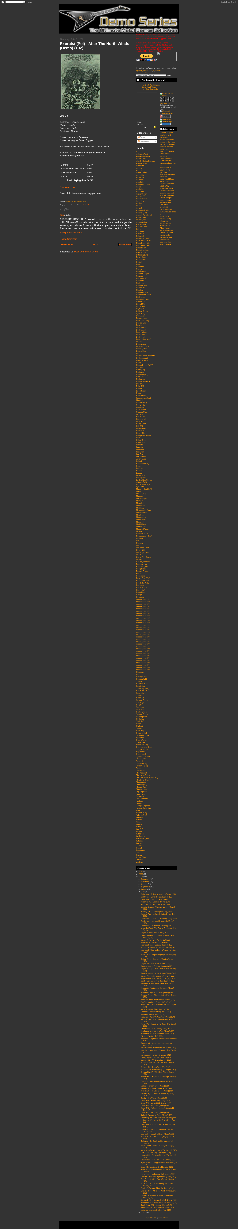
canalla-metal (165, 235)
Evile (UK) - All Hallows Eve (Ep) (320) (156, 1057)
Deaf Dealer (141, 328)
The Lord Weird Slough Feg (147, 778)
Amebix (139, 168)
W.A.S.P (139, 829)
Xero (138, 853)
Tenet (138, 768)
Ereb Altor (140, 377)
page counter (165, 103)
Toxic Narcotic (142, 799)
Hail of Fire (140, 417)
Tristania (139, 801)
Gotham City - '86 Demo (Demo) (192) (156, 1060)
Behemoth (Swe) (142, 238)
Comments (144, 141)
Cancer (139, 269)
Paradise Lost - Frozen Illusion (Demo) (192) (158, 1048)
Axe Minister (141, 224)
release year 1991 (143, 627)
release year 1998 (143, 644)
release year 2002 (143, 653)
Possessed (140, 576)
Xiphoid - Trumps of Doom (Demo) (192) (156, 1115)
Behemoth (140, 236)
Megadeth (140, 503)
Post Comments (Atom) (86, 251)
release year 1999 (143, 646)
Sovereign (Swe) (142, 735)
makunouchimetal (167, 151)
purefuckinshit (165, 135)
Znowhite (139, 860)
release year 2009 (143, 670)
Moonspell (140, 522)
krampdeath (164, 240)
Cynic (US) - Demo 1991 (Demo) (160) (156, 1103)
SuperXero (140, 752)
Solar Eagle (140, 731)
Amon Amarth (141, 173)
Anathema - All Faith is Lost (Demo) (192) (157, 1034)
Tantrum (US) (141, 763)
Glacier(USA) (141, 403)
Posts (142, 137)
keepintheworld (165, 158)
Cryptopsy (140, 309)
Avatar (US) (141, 220)
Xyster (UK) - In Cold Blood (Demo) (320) (157, 1091)
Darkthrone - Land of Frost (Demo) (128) (156, 897)
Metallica (139, 515)
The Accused (141, 773)
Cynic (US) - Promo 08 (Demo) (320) (155, 1100)
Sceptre (139, 705)
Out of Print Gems (149, 87)
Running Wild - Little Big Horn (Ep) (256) (156, 911)
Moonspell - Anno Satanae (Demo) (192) (156, 945)
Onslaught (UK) (142, 552)
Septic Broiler (141, 712)
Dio (137, 353)
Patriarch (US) (142, 566)
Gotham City (141, 405)
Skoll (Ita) (140, 721)
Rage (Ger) (140, 590)
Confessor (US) (142, 299)
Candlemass (141, 271)
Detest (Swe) (141, 349)
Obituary (139, 543)
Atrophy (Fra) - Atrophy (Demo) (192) (155, 904)
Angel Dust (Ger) (143, 184)
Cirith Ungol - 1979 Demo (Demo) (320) (156, 1029)
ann (62, 215)
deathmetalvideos (167, 140)
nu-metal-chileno (166, 147)
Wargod (139, 831)
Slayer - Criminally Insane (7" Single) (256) (158, 976)
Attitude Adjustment (144, 215)
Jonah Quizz (141, 459)
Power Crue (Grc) (143, 578)
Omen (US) (140, 550)
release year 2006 (143, 663)
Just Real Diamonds (150, 89)
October (144, 884)
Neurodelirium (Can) (144, 536)
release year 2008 (143, 667)
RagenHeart (141, 592)
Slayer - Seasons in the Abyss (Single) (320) (158, 973)
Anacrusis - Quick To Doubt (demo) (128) (157, 993)
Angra (138, 187)
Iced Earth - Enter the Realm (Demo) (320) (157, 1134)
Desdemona (141, 344)
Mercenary (140, 505)
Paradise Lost (141, 564)
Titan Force (140, 794)
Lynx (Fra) (140, 487)
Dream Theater (142, 360)
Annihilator (140, 189)
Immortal (139, 445)
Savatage (140, 702)
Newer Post (67, 244)
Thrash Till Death (166, 233)
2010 (141, 872)
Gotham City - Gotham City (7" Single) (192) (158, 1070)
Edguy (138, 363)
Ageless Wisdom (143, 156)
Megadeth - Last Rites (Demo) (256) (155, 1009)
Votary (138, 827)
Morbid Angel (141, 524)
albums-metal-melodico (165, 171)
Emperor (139, 367)
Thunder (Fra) (141, 785)
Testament (140, 770)
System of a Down (143, 756)
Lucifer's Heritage (143, 484)
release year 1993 (143, 632)
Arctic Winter (141, 194)
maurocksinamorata (167, 144)
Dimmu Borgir (141, 351)
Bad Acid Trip (141, 227)
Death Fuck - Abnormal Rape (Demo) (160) (158, 981)
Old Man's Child (142, 548)
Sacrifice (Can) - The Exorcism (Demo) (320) (158, 1118)
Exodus (139, 393)
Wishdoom (140, 836)
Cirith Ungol (140, 297)
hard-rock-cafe (165, 223)
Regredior (140, 597)
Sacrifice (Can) (142, 684)
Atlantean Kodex (142, 210)
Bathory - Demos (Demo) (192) (153, 1014)
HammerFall (141, 419)
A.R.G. (139, 152)
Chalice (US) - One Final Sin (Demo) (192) (157, 1188)
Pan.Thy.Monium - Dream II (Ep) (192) (156, 1002)
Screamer (140, 707)
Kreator (139, 471)
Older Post (125, 244)
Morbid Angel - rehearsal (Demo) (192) (156, 1055)
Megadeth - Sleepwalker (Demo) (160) (156, 1012)
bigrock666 (164, 207)
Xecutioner (140, 850)
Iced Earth (140, 442)
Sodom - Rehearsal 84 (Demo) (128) (155, 1086)
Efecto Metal (165, 226)
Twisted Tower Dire (143, 808)
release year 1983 (143, 609)
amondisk (163, 177)
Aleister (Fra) (141, 163)
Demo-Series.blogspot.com (143, 72)
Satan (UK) (140, 698)
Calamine (140, 267)
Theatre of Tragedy (143, 780)
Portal (138, 573)
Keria (138, 466)
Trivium (139, 803)
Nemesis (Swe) (142, 534)
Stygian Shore (142, 749)
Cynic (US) (140, 313)
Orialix (138, 555)
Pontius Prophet (142, 571)
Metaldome (164, 181)
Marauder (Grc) (142, 498)
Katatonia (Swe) (142, 464)
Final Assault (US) (143, 398)
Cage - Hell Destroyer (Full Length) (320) (157, 1167)
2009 (141, 874)
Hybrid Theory (141, 440)
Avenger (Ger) (141, 222)
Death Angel (141, 330)
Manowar (139, 496)
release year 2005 (143, 660)
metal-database (166, 237)
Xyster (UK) (141, 857)
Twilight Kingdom (143, 806)
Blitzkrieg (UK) (142, 255)
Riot (137, 674)
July (143, 892)
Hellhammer (141, 428)
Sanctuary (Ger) (142, 688)
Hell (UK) (139, 426)
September (145, 887)
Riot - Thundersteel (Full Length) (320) (156, 1153)
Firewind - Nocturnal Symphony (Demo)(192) (158, 1177)
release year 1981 (143, 604)
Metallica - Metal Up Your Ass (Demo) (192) (158, 1017)
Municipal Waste (142, 529)
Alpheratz (140, 166)
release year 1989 (143, 623)
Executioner (141, 391)
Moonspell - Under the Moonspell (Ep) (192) (158, 947)
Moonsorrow (141, 520)
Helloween (140, 431)
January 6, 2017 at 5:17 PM (71, 232)
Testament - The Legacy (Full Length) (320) (158, 1174)
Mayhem (139, 501)
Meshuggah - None (143, 510)
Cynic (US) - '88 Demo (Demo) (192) (155, 1113)
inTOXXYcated (166, 209)
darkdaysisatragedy (167, 174)
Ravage (139, 595)
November (145, 882)
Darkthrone (140, 325)
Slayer (138, 724)
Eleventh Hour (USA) (144, 365)
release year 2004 (143, 658)
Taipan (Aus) (141, 759)
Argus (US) (140, 196)
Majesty (139, 491)
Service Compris (142, 714)
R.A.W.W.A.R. (142, 588)
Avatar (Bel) (141, 217)
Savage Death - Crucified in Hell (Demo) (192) (159, 1200)
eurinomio (163, 156)
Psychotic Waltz (142, 583)
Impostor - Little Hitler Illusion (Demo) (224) (158, 1000)
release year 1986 (143, 616)
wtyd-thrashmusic (167, 188)
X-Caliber (140, 846)
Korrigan (139, 468)
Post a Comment (68, 239)
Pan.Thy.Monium (143, 562)
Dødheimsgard (142, 358)
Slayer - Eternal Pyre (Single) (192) (154, 933)
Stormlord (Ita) (142, 745)
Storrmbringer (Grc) (144, 747)
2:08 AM (86, 205)
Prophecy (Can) (142, 581)
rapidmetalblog (165, 219)
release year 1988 (80, 201)
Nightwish (140, 538)
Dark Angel (140, 316)
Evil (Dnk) (140, 384)
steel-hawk (164, 205)
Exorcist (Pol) (69, 201)
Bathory (139, 229)
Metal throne (165, 154)
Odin (138, 545)
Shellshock (140, 719)
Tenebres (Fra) (142, 766)
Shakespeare (141, 717)
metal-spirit (164, 149)
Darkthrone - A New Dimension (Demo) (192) (158, 894)
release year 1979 (143, 599)
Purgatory (140, 585)
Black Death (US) (143, 243)
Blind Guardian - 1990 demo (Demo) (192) (157, 1208)
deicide (139, 342)
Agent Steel (141, 159)
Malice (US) (141, 494)
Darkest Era (141, 323)
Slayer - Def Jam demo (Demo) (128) (155, 964)
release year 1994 (143, 634)
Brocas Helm (141, 260)
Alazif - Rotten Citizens (145, 161)
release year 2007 (143, 665)
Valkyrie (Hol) (141, 815)
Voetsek (139, 824)
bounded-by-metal (167, 193)
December (145, 879)
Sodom (139, 728)
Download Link (67, 187)
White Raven (165, 228)
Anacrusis (140, 177)
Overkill (139, 559)
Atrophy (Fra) (141, 213)
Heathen (139, 421)
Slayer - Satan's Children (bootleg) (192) (156, 966)
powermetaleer (165, 202)
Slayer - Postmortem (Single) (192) (154, 942)
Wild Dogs (140, 834)
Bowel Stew (141, 257)
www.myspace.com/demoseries (148, 70)
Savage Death (142, 700)
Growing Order (142, 412)
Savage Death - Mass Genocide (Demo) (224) (159, 1202)
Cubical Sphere (142, 311)
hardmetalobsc (165, 242)
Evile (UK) (140, 386)
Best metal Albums (143, 241)
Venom (139, 820)
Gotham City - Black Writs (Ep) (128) (155, 1067)
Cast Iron (140, 283)
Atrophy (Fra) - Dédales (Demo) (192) (155, 902)
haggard (139, 414)
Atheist (139, 208)
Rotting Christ (141, 677)
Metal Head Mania (167, 179)
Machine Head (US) (144, 489)
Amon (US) (140, 170)
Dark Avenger (141, 318)
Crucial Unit (140, 304)
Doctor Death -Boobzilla (145, 356)
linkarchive (164, 221)
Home (96, 244)
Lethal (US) (140, 475)
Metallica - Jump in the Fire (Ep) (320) (156, 1210)
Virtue (138, 822)
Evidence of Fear (143, 381)
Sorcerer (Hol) (141, 733)
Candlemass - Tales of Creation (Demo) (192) (159, 919)
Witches (139, 841)
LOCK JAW (164, 186)
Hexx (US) (140, 433)
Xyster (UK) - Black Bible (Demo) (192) (156, 1088)
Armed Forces (142, 201)
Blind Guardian (142, 252)
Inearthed (140, 449)
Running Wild (141, 679)
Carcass (139, 276)
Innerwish (140, 452)
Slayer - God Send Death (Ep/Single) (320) (158, 978)
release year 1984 (143, 611)
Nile (137, 541)
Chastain (139, 290)
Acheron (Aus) (142, 154)
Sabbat (139, 681)
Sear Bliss (140, 710)
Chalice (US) (141, 288)
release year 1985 (143, 613)
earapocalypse (165, 244)
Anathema (140, 180)
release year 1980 (143, 602)
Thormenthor (141, 782)
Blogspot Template (151, 1218)
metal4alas (164, 137)
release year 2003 (143, 656)
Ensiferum (140, 372)
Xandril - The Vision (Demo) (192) (154, 1098)
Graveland (140, 407)
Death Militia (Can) (143, 339)
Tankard (139, 761)
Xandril (139, 848)
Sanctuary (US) (142, 691)
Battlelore (140, 231)
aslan (138, 206)
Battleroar (140, 234)
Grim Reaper (141, 410)
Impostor (139, 447)
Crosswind (140, 302)
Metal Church (141, 513)
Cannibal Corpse (142, 274)
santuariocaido (165, 200)
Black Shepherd (142, 250)
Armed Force (141, 199)
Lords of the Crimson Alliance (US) (144, 481)
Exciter (139, 389)
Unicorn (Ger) (141, 813)
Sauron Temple (166, 198)
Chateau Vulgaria (166, 133)
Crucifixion (140, 306)
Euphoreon (140, 379)
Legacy (139, 473)
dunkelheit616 (165, 168)
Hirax (138, 438)
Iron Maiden (141, 457)
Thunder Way (141, 787)
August (144, 889)
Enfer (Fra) (140, 370)
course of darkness (167, 142)
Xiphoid (139, 855)
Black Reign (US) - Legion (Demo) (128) (156, 1205)
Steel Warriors (142, 740)
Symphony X (141, 754)
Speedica (140, 738)
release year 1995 (143, 637)
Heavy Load (141, 424)
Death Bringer (141, 332)
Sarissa (139, 695)
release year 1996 (143, 639)
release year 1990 (143, 625)
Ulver (138, 810)
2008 (141, 877)
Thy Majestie (141, 792)
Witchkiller (140, 843)
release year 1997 (143, 642)
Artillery (139, 203)
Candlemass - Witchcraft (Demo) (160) (156, 926)
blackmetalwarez (166, 230)
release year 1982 (143, 606)
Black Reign (141, 248)
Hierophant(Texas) (143, 435)
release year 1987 (143, 618)
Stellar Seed (141, 742)
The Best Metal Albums (151, 85)
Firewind (139, 400)
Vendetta (139, 817)
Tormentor (140, 796)
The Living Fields (143, 775)
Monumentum (141, 517)
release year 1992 (143, 630)
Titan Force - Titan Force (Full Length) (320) (158, 1160)
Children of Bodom (143, 295)
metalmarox (164, 216)
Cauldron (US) (141, 285)
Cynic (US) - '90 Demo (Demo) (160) (155, 1106)
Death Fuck (140, 337)
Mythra (139, 531)
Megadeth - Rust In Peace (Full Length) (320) (159, 1150)
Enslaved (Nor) (142, 374)
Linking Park (141, 478)
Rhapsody (140, 672)
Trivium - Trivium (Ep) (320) (152, 1036)
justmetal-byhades (167, 191)
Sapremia (140, 693)
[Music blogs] (165, 119)
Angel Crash (141, 182)
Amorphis (140, 175)
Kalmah (139, 461)
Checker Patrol (142, 292)
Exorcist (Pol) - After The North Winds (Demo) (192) (94, 45)
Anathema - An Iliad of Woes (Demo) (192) (157, 1031)
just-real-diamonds (167, 184)
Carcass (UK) (141, 278)
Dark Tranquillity (142, 320)
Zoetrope (139, 862)
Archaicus (140, 192)
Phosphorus (141, 569)
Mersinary (140, 508)
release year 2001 (143, 651)
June (143, 1212)
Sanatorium (140, 686)
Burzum (139, 262)
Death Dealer (141, 335)
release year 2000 (143, 649)
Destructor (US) (142, 346)
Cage (138, 264)
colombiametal (165, 161)
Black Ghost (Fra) (143, 245)
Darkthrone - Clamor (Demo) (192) (154, 899)
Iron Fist (139, 454)
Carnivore (140, 281)
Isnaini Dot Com (163, 1218)
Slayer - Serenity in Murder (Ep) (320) (155, 940)
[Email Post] (89, 205)
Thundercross (141, 789)
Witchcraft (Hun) (142, 838)
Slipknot (139, 726)
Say (145, 127)
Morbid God (140, 527)
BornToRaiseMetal (167, 195)
